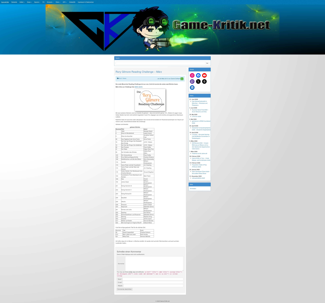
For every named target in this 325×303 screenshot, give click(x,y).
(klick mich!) (138, 87)
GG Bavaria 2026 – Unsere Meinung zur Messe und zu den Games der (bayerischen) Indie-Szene (201, 146)
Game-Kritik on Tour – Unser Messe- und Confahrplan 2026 (201, 159)
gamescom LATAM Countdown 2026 (201, 122)
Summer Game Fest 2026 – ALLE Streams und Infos (200, 111)
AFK (64, 2)
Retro (57, 2)
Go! (207, 63)
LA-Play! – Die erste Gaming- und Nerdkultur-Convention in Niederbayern (201, 136)
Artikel (22, 2)
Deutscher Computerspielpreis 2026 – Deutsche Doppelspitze (201, 129)
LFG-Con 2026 (196, 116)
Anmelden (193, 188)
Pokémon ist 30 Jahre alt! (199, 153)
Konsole (49, 2)
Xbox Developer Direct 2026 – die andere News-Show (201, 172)
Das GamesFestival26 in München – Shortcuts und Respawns (199, 103)
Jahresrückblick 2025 (198, 178)
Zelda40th (72, 2)
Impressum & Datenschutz (86, 2)
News (29, 2)
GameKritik (5, 2)
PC (44, 2)
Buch (120, 78)
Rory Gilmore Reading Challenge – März (139, 71)
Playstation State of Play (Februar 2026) (199, 166)
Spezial (36, 2)
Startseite (14, 2)
